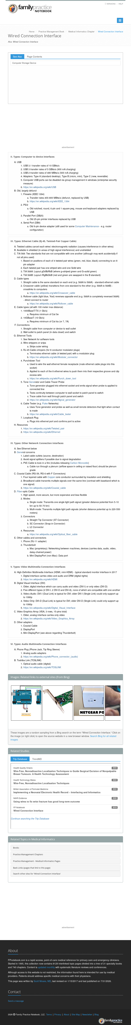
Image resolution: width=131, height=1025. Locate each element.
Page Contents (34, 56)
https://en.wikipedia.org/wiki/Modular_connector (54, 357)
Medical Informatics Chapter (81, 31)
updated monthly (46, 967)
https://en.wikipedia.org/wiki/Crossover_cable (52, 292)
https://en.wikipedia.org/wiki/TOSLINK (42, 667)
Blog (96, 1014)
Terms (49, 1014)
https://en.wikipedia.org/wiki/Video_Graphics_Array (48, 618)
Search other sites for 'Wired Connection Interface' (37, 873)
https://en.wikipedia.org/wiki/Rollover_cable (51, 303)
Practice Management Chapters (28, 854)
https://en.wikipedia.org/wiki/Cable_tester (50, 414)
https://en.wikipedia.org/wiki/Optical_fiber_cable (53, 534)
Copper (51, 477)
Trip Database (20, 759)
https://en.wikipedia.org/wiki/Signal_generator (52, 399)
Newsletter (87, 1014)
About (66, 1014)
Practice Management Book (51, 31)
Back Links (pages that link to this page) (31, 867)
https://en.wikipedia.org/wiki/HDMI (40, 579)
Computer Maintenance (87, 226)
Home (31, 31)
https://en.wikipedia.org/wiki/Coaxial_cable (44, 487)
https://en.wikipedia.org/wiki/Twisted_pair (43, 428)
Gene (32, 381)
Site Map (76, 1014)
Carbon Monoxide (79, 462)
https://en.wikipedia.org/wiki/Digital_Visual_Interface (49, 607)
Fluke (45, 403)
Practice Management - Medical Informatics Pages (36, 861)
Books (16, 847)
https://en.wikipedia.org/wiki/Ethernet (41, 431)
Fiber (19, 491)
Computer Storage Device (24, 62)
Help (121, 3)
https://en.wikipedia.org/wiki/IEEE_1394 (49, 201)
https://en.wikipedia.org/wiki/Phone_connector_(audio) (50, 656)
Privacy (57, 1014)
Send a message (16, 1000)
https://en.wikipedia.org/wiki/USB (39, 187)
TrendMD (37, 759)
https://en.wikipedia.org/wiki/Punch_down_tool (53, 378)
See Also (17, 56)
